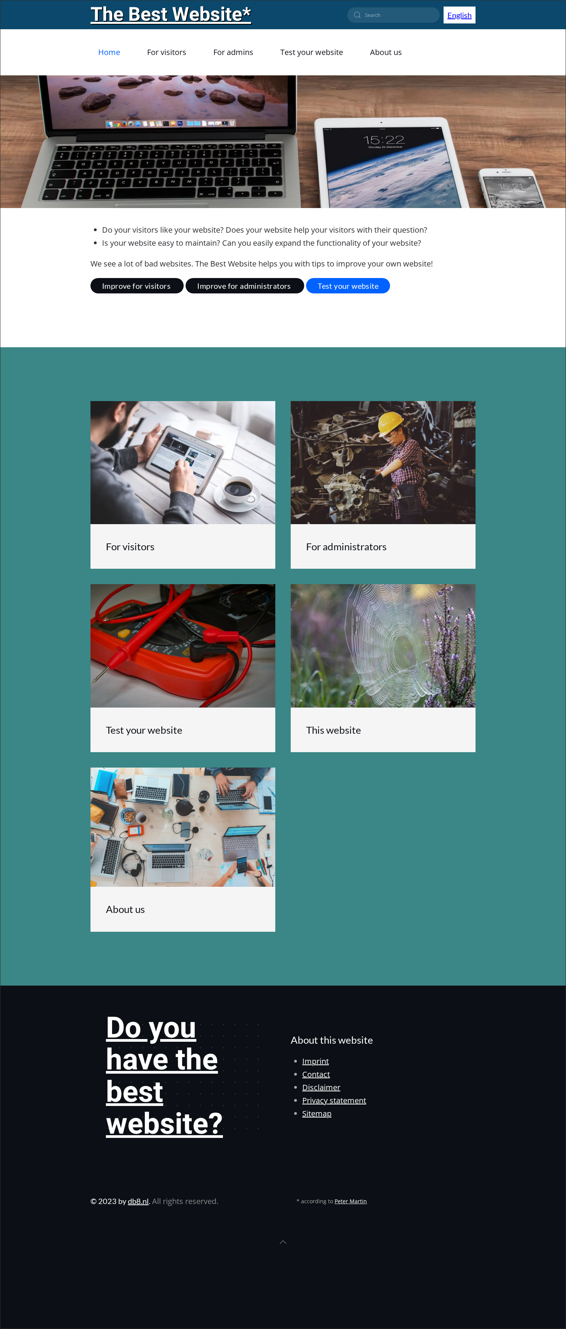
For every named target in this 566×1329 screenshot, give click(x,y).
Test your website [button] (311, 52)
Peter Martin (351, 1201)
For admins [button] (233, 52)
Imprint (315, 1061)
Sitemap (317, 1113)
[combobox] (393, 15)
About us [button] (386, 52)
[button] (283, 1242)
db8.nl (138, 1201)
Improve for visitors (137, 285)
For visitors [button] (166, 52)
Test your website (348, 285)
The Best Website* (170, 15)
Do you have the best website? (164, 1076)
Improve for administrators (245, 285)
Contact (316, 1074)
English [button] (459, 15)
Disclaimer (321, 1087)
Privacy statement (334, 1100)
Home (109, 52)
